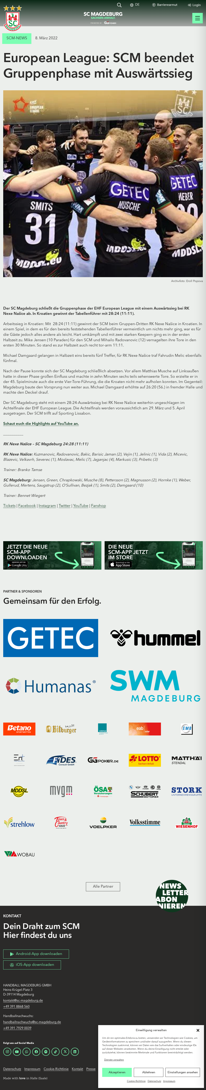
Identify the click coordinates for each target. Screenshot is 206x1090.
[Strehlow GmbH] (19, 822)
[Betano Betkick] (19, 729)
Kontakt (77, 1069)
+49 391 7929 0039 (17, 1028)
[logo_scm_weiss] (12, 18)
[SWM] (155, 686)
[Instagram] (7, 1052)
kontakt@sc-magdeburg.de (23, 1000)
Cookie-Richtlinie (136, 1081)
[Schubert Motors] (145, 791)
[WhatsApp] (27, 1052)
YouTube (80, 506)
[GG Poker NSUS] (103, 760)
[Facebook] (36, 1052)
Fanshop (98, 506)
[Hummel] (155, 638)
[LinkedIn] (75, 1052)
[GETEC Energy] (50, 638)
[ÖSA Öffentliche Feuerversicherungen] (103, 791)
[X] (65, 1052)
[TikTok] (56, 1052)
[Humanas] (50, 686)
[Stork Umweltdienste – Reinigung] (187, 791)
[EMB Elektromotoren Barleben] (187, 729)
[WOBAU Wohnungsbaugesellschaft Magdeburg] (19, 854)
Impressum (169, 1081)
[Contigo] (103, 729)
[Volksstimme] (145, 822)
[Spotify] (46, 1052)
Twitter (64, 506)
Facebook (27, 506)
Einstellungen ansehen (183, 1072)
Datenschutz (154, 1081)
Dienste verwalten (114, 1060)
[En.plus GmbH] (19, 760)
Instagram (47, 506)
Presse (91, 1069)
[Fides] (61, 760)
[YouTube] (17, 1052)
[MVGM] (61, 791)
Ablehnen (148, 1072)
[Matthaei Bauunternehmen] (187, 760)
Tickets (9, 506)
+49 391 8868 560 (16, 1006)
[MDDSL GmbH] (19, 791)
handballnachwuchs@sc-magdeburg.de (32, 1022)
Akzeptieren (117, 1072)
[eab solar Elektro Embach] (145, 729)
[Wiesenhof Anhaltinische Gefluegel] (187, 822)
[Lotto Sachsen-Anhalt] (145, 760)
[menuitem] (137, 5)
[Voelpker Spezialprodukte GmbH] (103, 822)
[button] (198, 1030)
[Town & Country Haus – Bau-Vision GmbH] (61, 822)
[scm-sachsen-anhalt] (103, 18)
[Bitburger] (61, 729)
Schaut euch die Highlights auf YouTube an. (41, 424)
